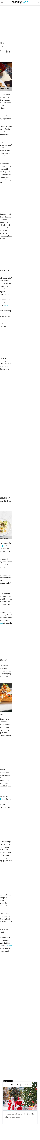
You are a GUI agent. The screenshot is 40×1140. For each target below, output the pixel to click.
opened (9, 946)
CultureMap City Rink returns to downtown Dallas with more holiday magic (19, 1115)
